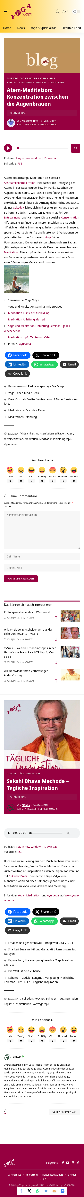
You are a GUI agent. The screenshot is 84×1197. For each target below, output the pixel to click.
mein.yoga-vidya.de (14, 1076)
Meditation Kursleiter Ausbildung (28, 313)
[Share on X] (30, 1191)
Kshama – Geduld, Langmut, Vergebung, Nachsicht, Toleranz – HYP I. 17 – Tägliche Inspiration (39, 980)
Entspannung (46, 78)
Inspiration (26, 998)
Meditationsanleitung (20, 82)
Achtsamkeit (27, 433)
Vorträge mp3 (41, 1004)
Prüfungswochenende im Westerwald (27, 612)
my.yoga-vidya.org (56, 1072)
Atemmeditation (13, 439)
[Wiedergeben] (8, 148)
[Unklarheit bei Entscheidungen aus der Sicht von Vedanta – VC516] (70, 633)
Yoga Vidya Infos (30, 121)
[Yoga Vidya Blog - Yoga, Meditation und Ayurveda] (21, 11)
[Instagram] (73, 1162)
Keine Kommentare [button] (66, 1111)
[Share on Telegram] (46, 1191)
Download (50, 158)
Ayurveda (12, 78)
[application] (42, 147)
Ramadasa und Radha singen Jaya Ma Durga (36, 386)
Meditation (11, 252)
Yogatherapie (56, 82)
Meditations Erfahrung (22, 417)
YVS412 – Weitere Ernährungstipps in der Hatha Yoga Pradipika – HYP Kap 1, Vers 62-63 (30, 652)
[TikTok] (78, 1162)
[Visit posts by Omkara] (11, 807)
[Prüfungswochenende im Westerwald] (70, 616)
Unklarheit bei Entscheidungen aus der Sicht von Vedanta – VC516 (28, 631)
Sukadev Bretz (18, 876)
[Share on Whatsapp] (38, 1191)
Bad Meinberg (28, 78)
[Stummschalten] (75, 148)
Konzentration (70, 217)
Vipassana (10, 444)
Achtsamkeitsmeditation (19, 183)
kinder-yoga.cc (66, 1068)
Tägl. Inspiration (29, 773)
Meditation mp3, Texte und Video (29, 337)
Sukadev (19, 207)
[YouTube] (67, 1162)
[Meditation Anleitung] (16, 279)
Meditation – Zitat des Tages (27, 410)
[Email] (54, 1191)
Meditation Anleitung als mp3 (27, 319)
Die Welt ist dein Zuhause (24, 971)
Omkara (26, 805)
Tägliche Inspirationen (17, 1004)
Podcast (41, 82)
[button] (7, 11)
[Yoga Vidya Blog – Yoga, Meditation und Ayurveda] (9, 1163)
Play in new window (28, 158)
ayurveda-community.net (24, 1072)
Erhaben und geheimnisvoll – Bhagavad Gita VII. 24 (40, 943)
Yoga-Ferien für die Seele (24, 393)
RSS (19, 163)
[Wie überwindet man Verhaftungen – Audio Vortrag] (70, 674)
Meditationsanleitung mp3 (55, 439)
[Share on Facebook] (21, 1191)
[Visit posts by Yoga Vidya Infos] (11, 123)
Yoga (48, 237)
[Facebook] (63, 1162)
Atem (70, 433)
